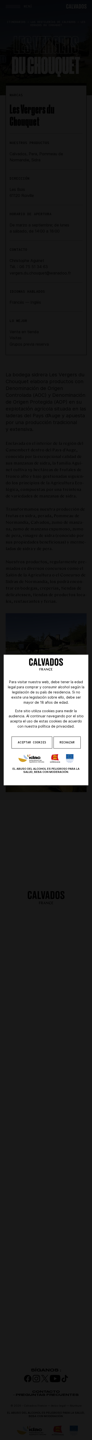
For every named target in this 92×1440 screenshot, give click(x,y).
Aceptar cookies (32, 742)
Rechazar (67, 742)
